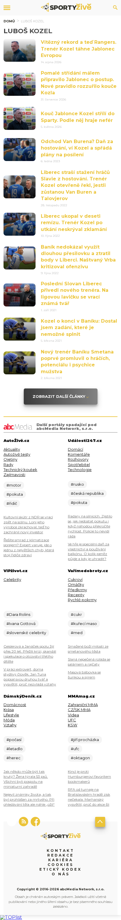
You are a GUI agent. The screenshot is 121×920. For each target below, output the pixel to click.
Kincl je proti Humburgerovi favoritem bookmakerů (89, 776)
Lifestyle (11, 715)
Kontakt (60, 850)
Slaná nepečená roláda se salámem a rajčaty (89, 661)
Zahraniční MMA (83, 704)
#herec (13, 757)
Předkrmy (77, 589)
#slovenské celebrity (26, 632)
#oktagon (80, 757)
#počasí (13, 739)
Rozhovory (78, 459)
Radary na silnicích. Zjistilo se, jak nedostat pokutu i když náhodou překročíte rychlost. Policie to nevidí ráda (90, 526)
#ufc (75, 748)
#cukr (76, 614)
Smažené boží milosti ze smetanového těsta (88, 648)
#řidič (11, 503)
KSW (72, 725)
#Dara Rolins (18, 614)
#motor (13, 485)
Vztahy (10, 725)
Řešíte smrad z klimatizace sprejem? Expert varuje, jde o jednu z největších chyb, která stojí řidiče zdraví (29, 547)
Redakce (60, 855)
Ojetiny (10, 459)
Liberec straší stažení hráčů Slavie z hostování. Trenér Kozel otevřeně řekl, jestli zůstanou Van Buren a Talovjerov (75, 186)
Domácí (75, 449)
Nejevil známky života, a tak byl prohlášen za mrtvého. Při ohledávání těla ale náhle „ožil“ (29, 799)
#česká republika (87, 493)
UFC (72, 720)
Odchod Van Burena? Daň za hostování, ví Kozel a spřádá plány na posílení (77, 148)
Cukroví (75, 579)
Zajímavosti (14, 474)
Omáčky (76, 584)
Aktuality (12, 449)
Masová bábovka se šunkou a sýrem (84, 674)
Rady (8, 464)
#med (77, 632)
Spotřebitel (79, 464)
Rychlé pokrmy (82, 599)
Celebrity (12, 579)
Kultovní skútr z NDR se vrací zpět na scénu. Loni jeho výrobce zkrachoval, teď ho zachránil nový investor (28, 524)
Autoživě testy (17, 454)
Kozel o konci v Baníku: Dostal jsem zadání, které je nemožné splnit (79, 327)
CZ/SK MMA (79, 709)
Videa (73, 715)
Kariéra (60, 860)
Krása (9, 709)
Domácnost (15, 704)
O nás (61, 874)
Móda (9, 720)
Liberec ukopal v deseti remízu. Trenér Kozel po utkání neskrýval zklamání (74, 222)
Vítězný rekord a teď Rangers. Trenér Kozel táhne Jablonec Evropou (78, 48)
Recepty (76, 594)
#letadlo (14, 748)
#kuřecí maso (84, 623)
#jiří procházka (85, 739)
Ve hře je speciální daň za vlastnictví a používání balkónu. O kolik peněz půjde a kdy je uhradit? (88, 551)
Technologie (80, 469)
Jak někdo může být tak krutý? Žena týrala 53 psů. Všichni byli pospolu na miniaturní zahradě (26, 779)
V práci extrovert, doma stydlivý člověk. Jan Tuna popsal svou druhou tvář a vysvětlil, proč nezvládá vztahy (30, 676)
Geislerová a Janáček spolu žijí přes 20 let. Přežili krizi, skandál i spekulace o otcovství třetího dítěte (30, 653)
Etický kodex (60, 869)
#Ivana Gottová (21, 623)
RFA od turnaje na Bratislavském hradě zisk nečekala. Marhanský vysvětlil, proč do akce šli (89, 797)
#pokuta (14, 494)
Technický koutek (20, 469)
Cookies (60, 864)
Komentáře (79, 454)
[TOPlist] (11, 917)
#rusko (77, 484)
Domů (9, 21)
